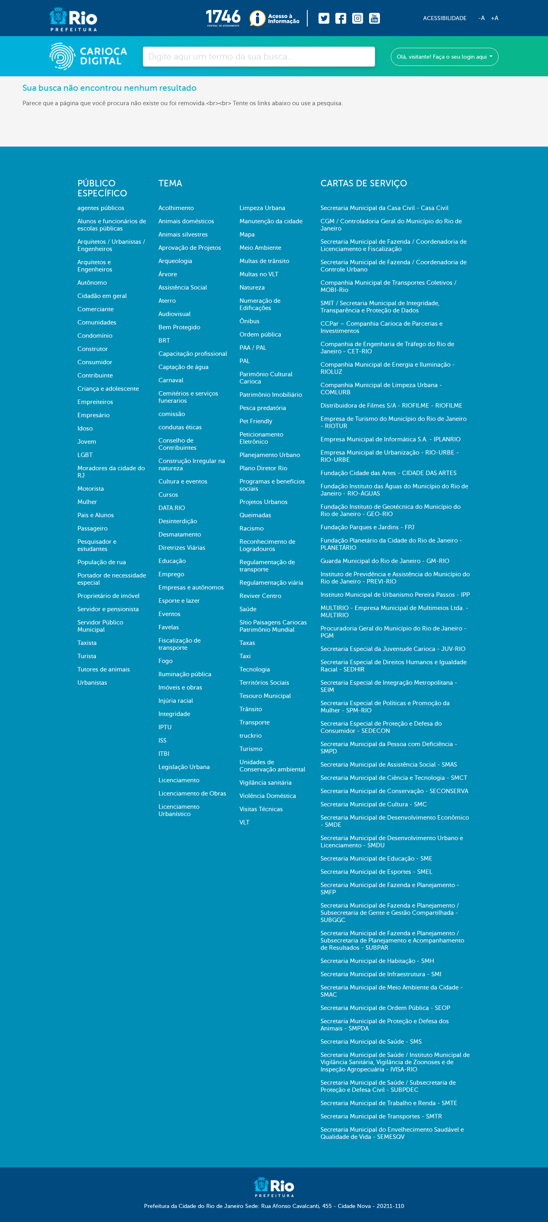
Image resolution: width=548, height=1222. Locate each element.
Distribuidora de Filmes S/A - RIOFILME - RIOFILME (392, 405)
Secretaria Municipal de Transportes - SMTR (381, 1116)
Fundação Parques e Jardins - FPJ (367, 527)
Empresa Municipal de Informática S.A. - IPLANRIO (391, 439)
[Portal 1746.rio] (228, 18)
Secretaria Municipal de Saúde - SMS (371, 1041)
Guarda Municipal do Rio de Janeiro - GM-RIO (385, 561)
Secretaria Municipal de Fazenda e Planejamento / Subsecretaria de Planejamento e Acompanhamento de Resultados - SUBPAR (392, 940)
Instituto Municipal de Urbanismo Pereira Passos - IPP (395, 595)
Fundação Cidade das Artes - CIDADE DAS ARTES (389, 473)
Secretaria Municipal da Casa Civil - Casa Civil (385, 208)
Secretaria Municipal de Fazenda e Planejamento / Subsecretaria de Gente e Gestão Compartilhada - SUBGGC (390, 912)
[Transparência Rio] (279, 18)
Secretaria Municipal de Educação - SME (376, 858)
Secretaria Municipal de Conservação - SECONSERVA (394, 791)
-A (481, 18)
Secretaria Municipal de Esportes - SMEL (376, 872)
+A (494, 18)
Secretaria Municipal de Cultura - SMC (374, 804)
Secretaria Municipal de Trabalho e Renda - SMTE (389, 1103)
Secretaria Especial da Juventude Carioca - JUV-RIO (393, 649)
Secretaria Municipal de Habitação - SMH (377, 961)
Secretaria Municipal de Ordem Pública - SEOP (385, 1008)
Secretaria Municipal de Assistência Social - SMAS (389, 764)
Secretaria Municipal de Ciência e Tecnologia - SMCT (394, 778)
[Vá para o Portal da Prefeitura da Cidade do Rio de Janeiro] (65, 18)
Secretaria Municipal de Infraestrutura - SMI (381, 974)
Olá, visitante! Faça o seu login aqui (442, 57)
